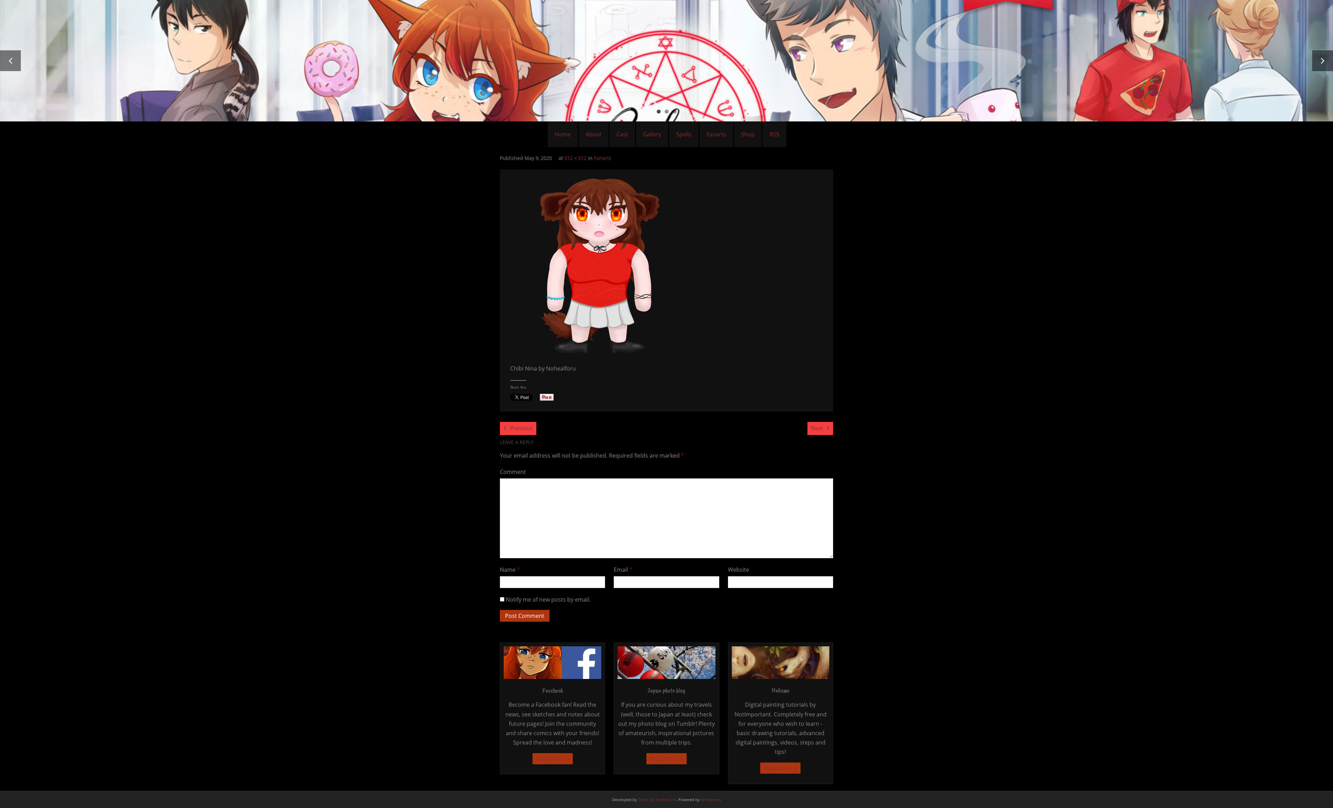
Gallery (652, 134)
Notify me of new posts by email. (548, 599)
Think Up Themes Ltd (657, 799)
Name (510, 569)
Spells (683, 134)
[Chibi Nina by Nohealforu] (599, 265)
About (594, 134)
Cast (622, 134)
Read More (550, 759)
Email (623, 569)
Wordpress (710, 799)
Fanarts (716, 134)
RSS (774, 134)
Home (563, 134)
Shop (748, 134)
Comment (513, 472)
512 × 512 (575, 158)
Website (738, 569)
